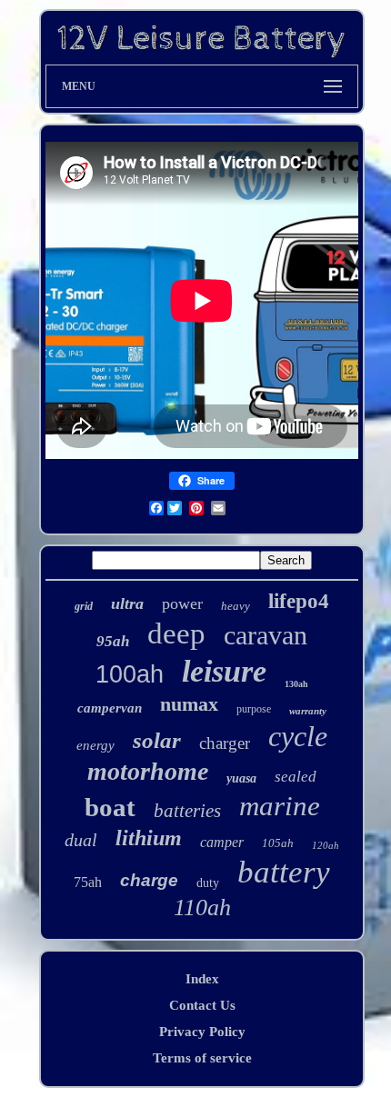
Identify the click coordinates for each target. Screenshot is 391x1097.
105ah (278, 843)
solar (157, 740)
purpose (253, 709)
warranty (307, 710)
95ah (112, 641)
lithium (148, 838)
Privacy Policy (202, 1031)
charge (149, 880)
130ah (296, 684)
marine (279, 806)
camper (222, 842)
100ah (129, 674)
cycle (297, 736)
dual (81, 840)
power (182, 603)
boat (110, 807)
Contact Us (202, 1005)
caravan (265, 635)
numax (189, 704)
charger (224, 743)
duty (207, 883)
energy (95, 745)
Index (202, 979)
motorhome (147, 771)
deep (176, 633)
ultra (127, 603)
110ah (202, 907)
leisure (224, 671)
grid (84, 606)
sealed (295, 776)
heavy (235, 606)
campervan (109, 708)
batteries (187, 811)
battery (283, 872)
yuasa (241, 778)
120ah (325, 845)
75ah (88, 882)
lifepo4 (298, 601)
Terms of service (202, 1058)
